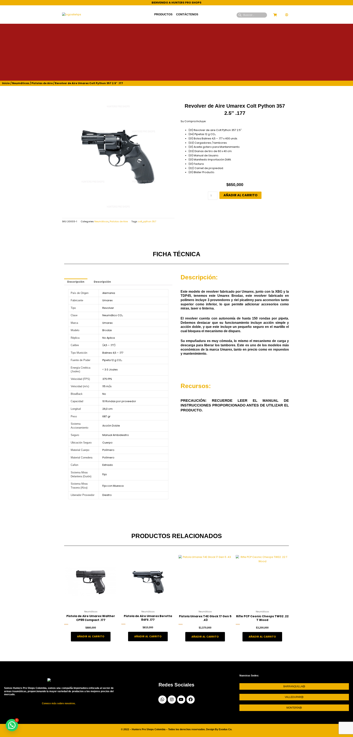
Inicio (6, 83)
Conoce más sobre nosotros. (59, 703)
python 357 (149, 221)
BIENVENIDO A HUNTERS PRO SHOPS (176, 3)
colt (140, 221)
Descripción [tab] (75, 281)
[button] (12, 725)
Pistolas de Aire (42, 83)
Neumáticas (20, 83)
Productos (163, 14)
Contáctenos (187, 14)
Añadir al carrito (240, 195)
